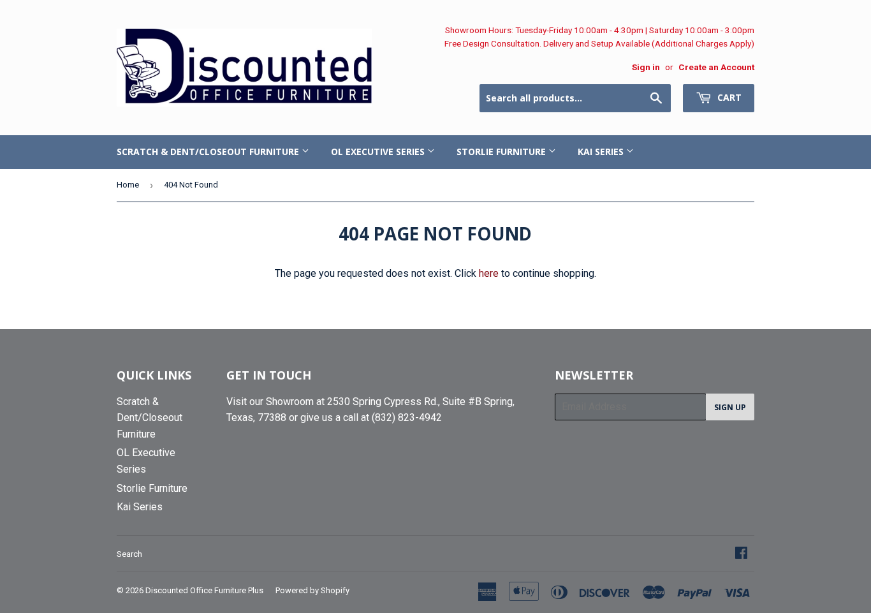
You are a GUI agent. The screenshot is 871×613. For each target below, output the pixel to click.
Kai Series (602, 151)
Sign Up (730, 407)
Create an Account (716, 67)
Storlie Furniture (502, 151)
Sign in (646, 67)
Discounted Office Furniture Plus (204, 590)
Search (129, 554)
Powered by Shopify (312, 590)
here (489, 273)
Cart (728, 97)
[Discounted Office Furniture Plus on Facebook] (741, 554)
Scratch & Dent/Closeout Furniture (209, 151)
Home (128, 184)
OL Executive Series (379, 151)
